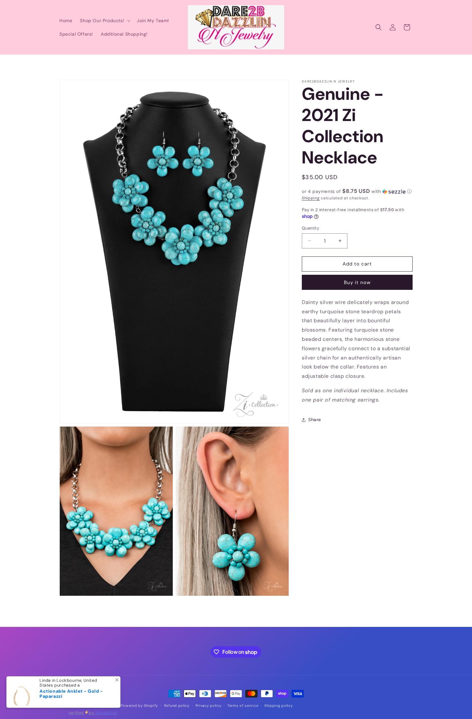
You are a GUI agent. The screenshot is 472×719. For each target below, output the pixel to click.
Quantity (310, 228)
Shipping (311, 198)
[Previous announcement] (62, 61)
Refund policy (176, 705)
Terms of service (242, 705)
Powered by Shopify (139, 705)
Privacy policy (209, 705)
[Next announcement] (410, 61)
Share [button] (314, 419)
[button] (104, 20)
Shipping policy (278, 705)
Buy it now (357, 282)
